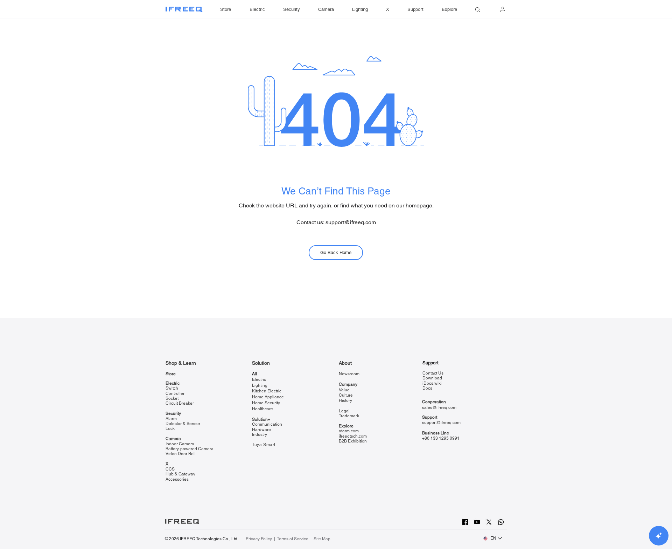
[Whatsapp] (500, 522)
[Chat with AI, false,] (658, 535)
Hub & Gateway (180, 474)
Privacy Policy (259, 538)
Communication (267, 424)
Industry (259, 434)
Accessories (177, 479)
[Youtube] (477, 522)
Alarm (171, 418)
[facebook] (465, 522)
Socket (172, 398)
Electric (173, 383)
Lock (170, 428)
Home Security (266, 402)
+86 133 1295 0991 (441, 438)
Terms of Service (292, 538)
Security (173, 413)
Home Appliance (268, 396)
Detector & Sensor (183, 423)
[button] (415, 9)
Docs (427, 388)
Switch (172, 388)
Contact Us (432, 373)
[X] (488, 522)
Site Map (322, 538)
